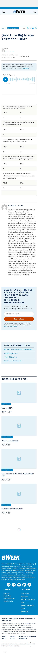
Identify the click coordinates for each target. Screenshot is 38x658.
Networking (24, 611)
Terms (5, 326)
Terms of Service (4, 637)
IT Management (13, 28)
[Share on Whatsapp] (36, 28)
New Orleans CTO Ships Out (13, 361)
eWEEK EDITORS (6, 479)
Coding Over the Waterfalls (12, 509)
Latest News (25, 593)
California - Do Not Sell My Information (27, 637)
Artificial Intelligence (28, 599)
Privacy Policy (13, 326)
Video (22, 602)
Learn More (25, 68)
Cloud (23, 608)
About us (7, 593)
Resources (24, 596)
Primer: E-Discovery (10, 357)
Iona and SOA (6, 408)
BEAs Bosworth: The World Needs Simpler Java (17, 475)
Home (3, 28)
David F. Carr (10, 51)
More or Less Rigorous (10, 441)
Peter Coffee (6, 444)
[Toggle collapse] (5, 652)
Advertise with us (9, 598)
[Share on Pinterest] (33, 28)
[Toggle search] (35, 12)
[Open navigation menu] (3, 11)
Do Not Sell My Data (25, 646)
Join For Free (19, 319)
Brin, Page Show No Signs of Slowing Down (18, 349)
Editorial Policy (8, 601)
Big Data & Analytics (27, 605)
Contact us (7, 596)
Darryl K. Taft (6, 411)
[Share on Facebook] (27, 28)
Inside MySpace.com (10, 353)
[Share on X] (30, 28)
